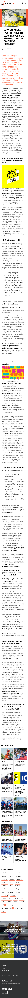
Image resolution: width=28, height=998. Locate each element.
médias (18, 892)
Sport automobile (7, 908)
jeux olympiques (17, 889)
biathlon (11, 876)
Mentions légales (6, 970)
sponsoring (9, 905)
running (22, 901)
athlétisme (20, 873)
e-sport (4, 882)
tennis (16, 908)
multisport (5, 895)
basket (4, 876)
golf (11, 885)
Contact (4, 968)
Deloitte (12, 879)
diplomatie (20, 879)
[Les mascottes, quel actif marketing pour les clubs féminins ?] (14, 930)
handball (17, 885)
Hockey (4, 889)
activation (4, 873)
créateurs (18, 876)
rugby (15, 901)
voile (22, 908)
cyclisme (4, 879)
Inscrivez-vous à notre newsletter (11, 983)
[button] (26, 3)
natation (13, 895)
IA (9, 889)
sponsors (18, 905)
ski (3, 905)
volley (3, 911)
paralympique (18, 898)
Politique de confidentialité (9, 973)
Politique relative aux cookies (10, 975)
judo (3, 892)
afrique (12, 873)
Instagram (6, 992)
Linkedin (3, 992)
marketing (10, 892)
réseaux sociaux (6, 901)
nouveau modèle (6, 898)
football (17, 882)
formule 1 (4, 885)
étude (10, 882)
